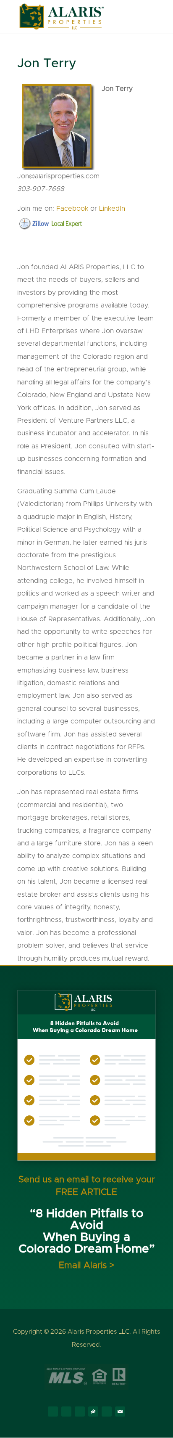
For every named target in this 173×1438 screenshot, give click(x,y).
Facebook (72, 208)
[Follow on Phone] (107, 1411)
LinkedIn (112, 208)
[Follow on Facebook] (53, 1411)
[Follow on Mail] (120, 1411)
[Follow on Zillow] (93, 1411)
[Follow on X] (66, 1411)
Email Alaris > (86, 1265)
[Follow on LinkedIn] (80, 1411)
